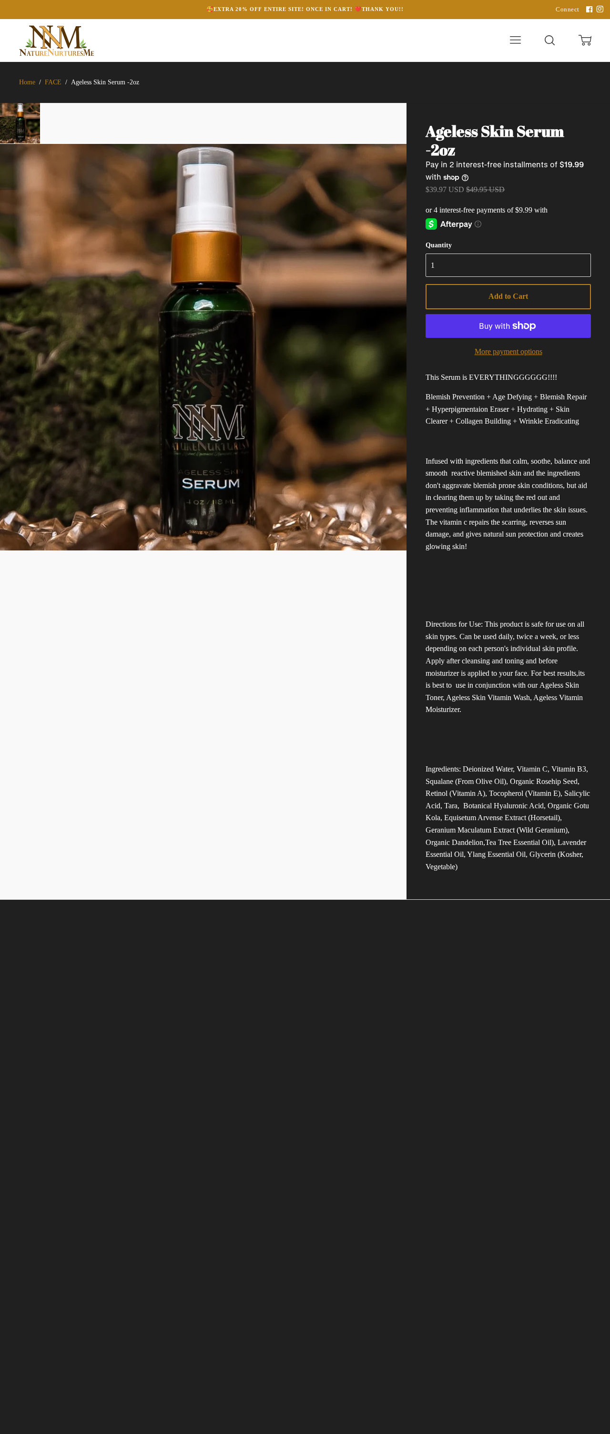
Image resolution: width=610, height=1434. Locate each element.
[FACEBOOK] (588, 9)
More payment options (508, 351)
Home (27, 82)
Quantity (439, 245)
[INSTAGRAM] (598, 9)
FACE (53, 82)
